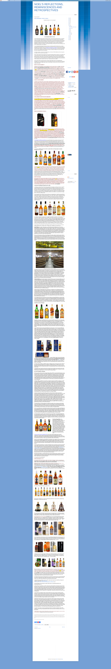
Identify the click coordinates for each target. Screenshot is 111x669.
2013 (69, 38)
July (69, 29)
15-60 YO (59, 359)
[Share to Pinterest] (48, 624)
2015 (69, 36)
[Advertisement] (74, 47)
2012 (69, 39)
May (69, 31)
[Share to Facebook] (47, 624)
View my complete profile (71, 178)
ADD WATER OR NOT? (71, 87)
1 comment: (42, 624)
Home (69, 97)
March (70, 32)
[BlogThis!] (45, 624)
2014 (69, 37)
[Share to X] (46, 624)
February (70, 33)
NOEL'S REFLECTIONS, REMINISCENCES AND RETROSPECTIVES (48, 7)
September (70, 28)
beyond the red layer (39, 466)
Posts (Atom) (39, 628)
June (69, 30)
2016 (69, 35)
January (70, 34)
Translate (73, 182)
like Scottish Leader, (44, 467)
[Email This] (44, 624)
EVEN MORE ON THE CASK (71, 82)
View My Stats (69, 67)
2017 (69, 25)
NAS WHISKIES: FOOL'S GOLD (41, 18)
